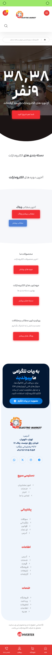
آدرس (24, 533)
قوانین (24, 526)
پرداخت (24, 601)
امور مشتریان (24, 485)
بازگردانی (24, 522)
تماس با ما (24, 495)
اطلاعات (24, 608)
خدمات (24, 488)
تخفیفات (24, 604)
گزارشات (24, 574)
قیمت (24, 563)
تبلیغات (24, 570)
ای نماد (24, 529)
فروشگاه (24, 567)
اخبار (24, 492)
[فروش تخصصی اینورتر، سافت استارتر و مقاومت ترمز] (26, 15)
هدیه (24, 611)
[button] (46, 13)
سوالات (24, 519)
